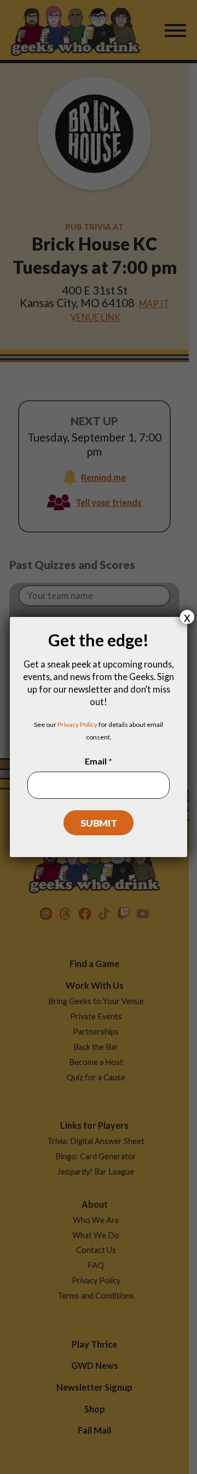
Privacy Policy (77, 724)
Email (98, 761)
